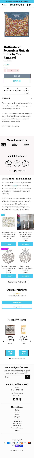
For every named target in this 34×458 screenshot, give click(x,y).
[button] (17, 24)
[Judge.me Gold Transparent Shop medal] (25, 163)
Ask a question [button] (17, 307)
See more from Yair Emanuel (17, 282)
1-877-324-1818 (19, 390)
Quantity (6, 68)
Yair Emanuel (7, 61)
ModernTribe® (19, 451)
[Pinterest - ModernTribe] (20, 399)
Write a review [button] (17, 302)
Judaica (14, 185)
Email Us (17, 387)
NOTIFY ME (16, 81)
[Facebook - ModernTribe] (14, 399)
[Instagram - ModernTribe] (17, 399)
